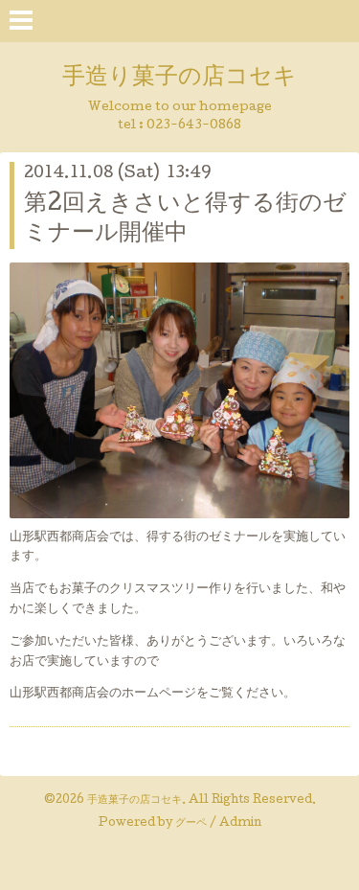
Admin (240, 824)
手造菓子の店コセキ (134, 801)
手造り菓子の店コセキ (179, 78)
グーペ (191, 824)
